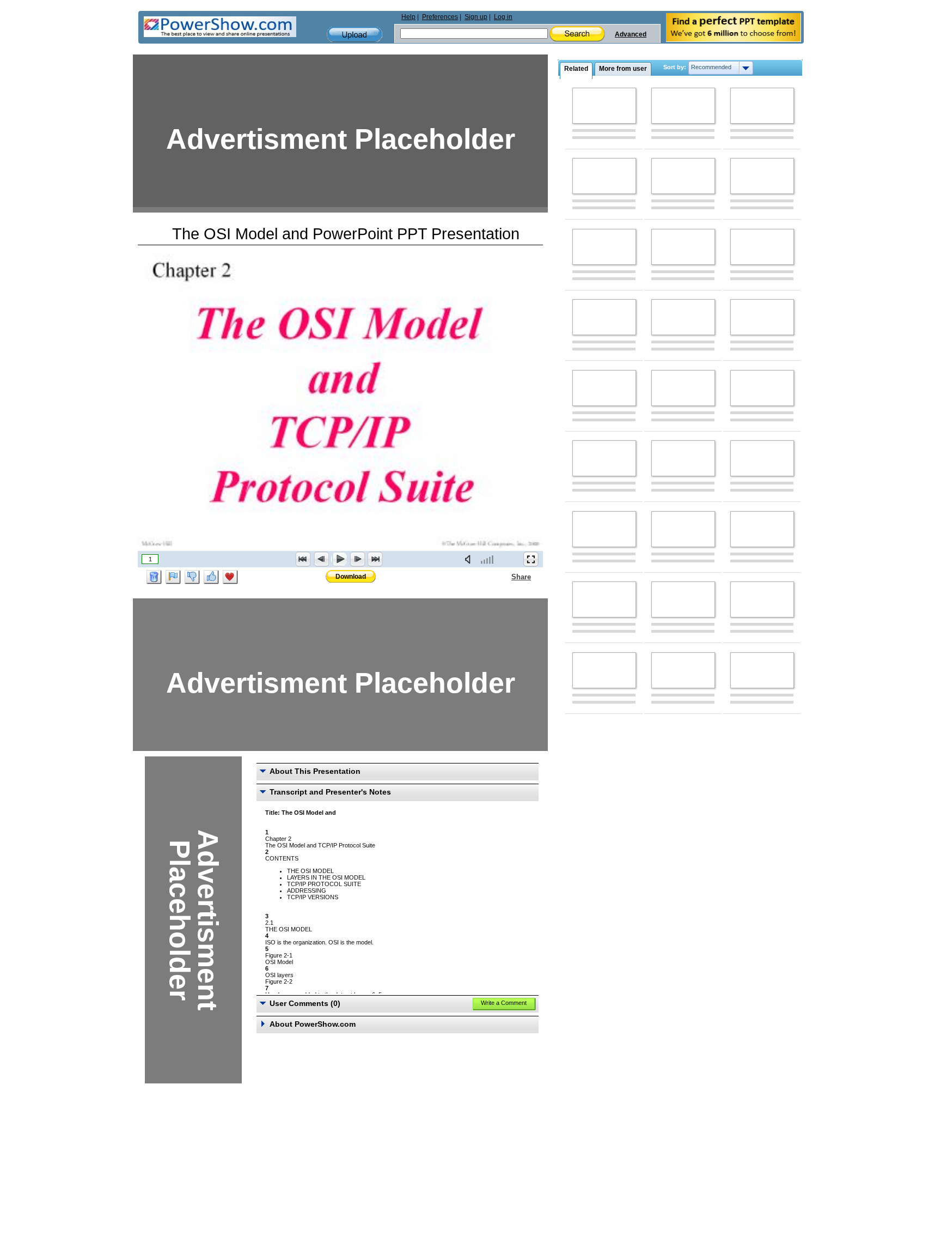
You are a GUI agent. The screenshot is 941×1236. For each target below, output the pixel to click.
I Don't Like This (192, 577)
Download (350, 576)
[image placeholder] (604, 106)
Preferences (440, 17)
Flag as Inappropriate (173, 577)
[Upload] (354, 35)
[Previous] (321, 559)
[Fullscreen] (531, 559)
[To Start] (303, 559)
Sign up (476, 17)
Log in (503, 17)
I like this (211, 577)
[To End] (375, 559)
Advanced (630, 34)
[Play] (339, 559)
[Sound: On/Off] (470, 559)
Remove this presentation (154, 577)
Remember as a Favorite (230, 577)
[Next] (357, 559)
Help (408, 17)
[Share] (504, 576)
